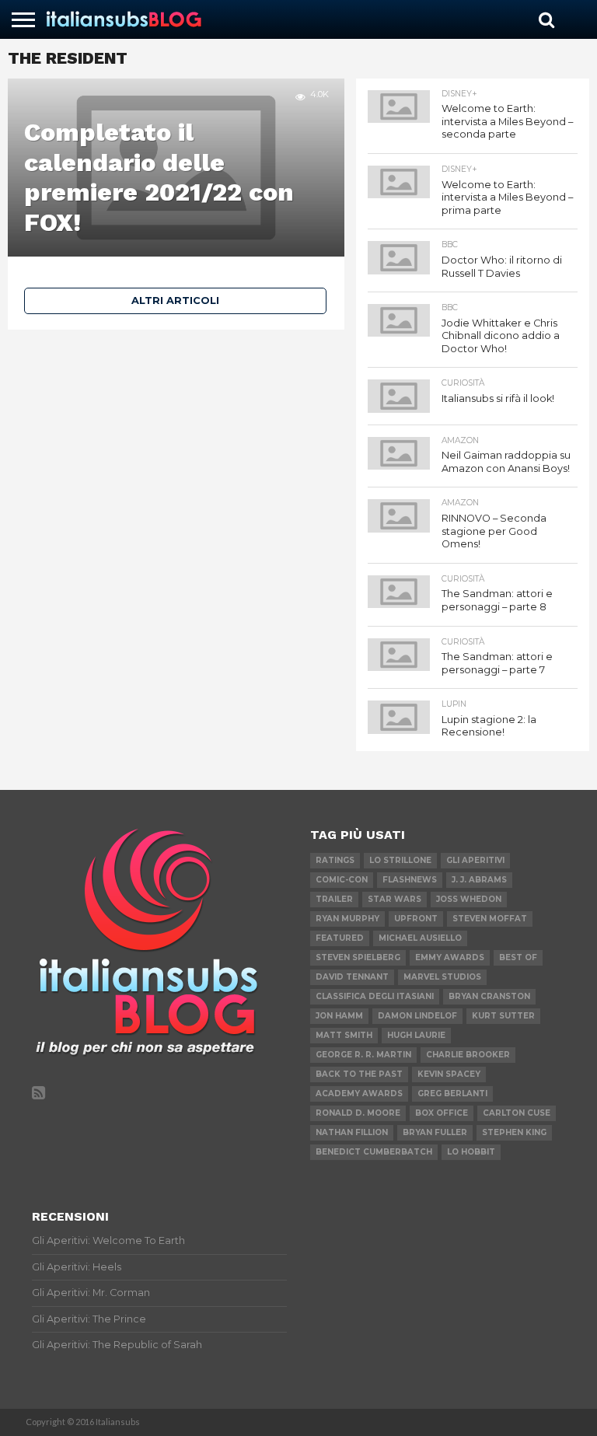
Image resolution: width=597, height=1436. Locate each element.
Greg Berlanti (452, 1093)
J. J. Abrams (479, 880)
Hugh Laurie (416, 1035)
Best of (518, 957)
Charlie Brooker (468, 1055)
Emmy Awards (449, 957)
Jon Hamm (339, 1016)
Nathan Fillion (352, 1132)
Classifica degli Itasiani (375, 996)
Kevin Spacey (448, 1074)
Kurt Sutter (503, 1016)
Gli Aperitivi (475, 860)
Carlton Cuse (516, 1113)
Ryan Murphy (347, 919)
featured (340, 938)
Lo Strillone (400, 860)
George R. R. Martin (363, 1055)
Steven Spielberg (358, 957)
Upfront (416, 919)
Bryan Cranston (489, 996)
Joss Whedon (468, 899)
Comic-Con (342, 880)
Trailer (334, 899)
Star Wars (394, 899)
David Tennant (352, 977)
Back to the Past (359, 1074)
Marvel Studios (442, 977)
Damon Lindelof (417, 1016)
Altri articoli (175, 300)
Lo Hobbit (471, 1152)
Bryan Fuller (435, 1132)
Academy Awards (359, 1093)
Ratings (335, 860)
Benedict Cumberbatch (374, 1152)
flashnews (409, 880)
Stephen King (514, 1132)
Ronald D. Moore (358, 1113)
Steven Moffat (489, 919)
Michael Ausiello (420, 938)
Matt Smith (344, 1035)
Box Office (441, 1113)
